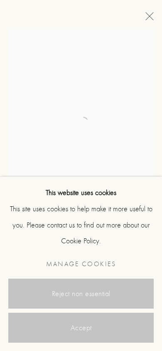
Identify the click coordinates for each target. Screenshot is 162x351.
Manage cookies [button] (81, 264)
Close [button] (147, 18)
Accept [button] (81, 328)
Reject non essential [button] (81, 293)
